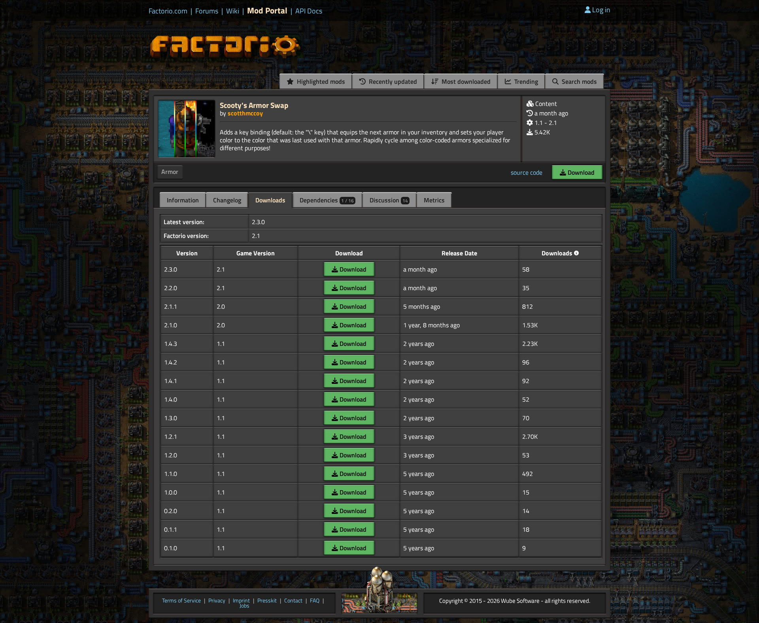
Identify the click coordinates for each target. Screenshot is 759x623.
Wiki (232, 11)
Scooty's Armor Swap (254, 105)
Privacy (216, 601)
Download (580, 172)
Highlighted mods (320, 81)
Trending (525, 81)
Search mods (578, 81)
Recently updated (392, 81)
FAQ (314, 601)
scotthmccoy (245, 113)
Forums (206, 11)
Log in (601, 9)
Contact (293, 601)
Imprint (241, 601)
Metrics (434, 200)
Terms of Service (181, 601)
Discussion (389, 200)
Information (183, 200)
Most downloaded (465, 81)
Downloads (270, 200)
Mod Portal (267, 10)
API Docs (308, 11)
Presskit (267, 601)
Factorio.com (168, 11)
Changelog (227, 200)
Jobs (244, 606)
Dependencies (327, 200)
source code (526, 172)
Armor (169, 171)
